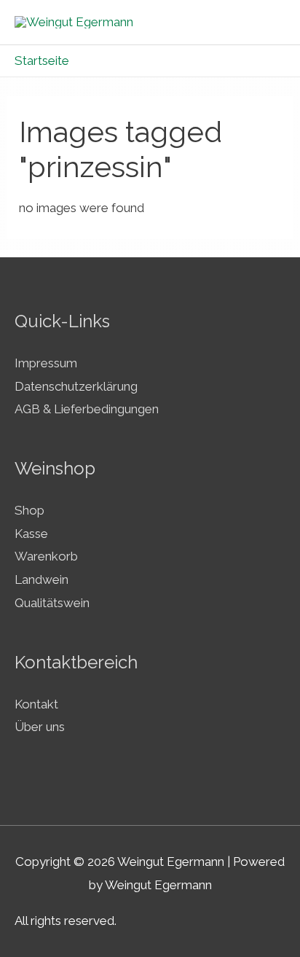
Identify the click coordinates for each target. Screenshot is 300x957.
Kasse (31, 533)
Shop (29, 510)
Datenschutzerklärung (76, 386)
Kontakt (36, 704)
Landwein (41, 579)
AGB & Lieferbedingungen (87, 409)
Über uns (40, 726)
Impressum (46, 363)
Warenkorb (46, 556)
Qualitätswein (52, 602)
